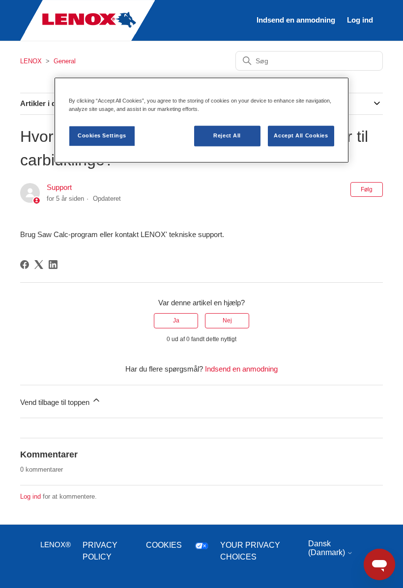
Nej (227, 320)
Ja (176, 320)
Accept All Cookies (301, 135)
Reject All (227, 135)
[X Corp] (38, 264)
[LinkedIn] (53, 264)
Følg (367, 189)
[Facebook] (24, 264)
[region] (201, 120)
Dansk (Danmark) (327, 548)
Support (59, 187)
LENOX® (55, 544)
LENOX (31, 61)
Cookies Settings (102, 135)
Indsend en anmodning (296, 20)
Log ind (30, 496)
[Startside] (87, 38)
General (65, 61)
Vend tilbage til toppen (55, 402)
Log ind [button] (360, 20)
